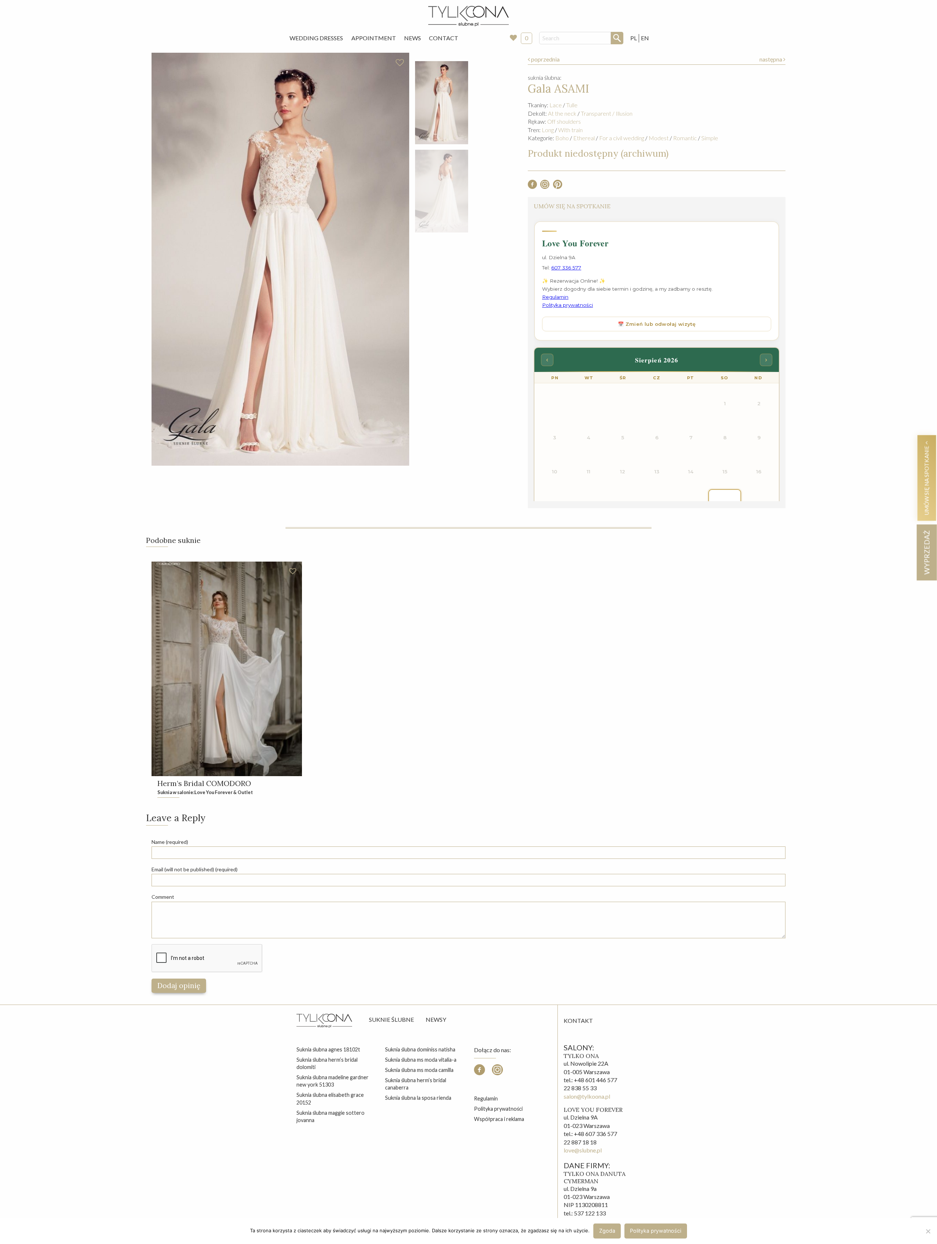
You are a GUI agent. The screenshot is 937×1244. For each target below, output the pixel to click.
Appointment (373, 37)
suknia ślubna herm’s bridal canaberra (415, 1084)
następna (771, 59)
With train (570, 129)
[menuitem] (316, 38)
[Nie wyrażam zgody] (928, 1231)
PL (633, 37)
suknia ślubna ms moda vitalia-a (420, 1060)
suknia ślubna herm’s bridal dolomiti (327, 1063)
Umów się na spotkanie (926, 479)
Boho (562, 137)
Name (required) (170, 842)
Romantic (685, 137)
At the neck (562, 113)
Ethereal (584, 137)
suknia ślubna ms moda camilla (419, 1070)
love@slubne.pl (583, 1150)
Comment (163, 897)
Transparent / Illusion (606, 113)
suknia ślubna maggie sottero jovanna (330, 1116)
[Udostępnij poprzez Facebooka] (532, 186)
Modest (659, 137)
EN (645, 37)
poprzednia (545, 59)
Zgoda (607, 1231)
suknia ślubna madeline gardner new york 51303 (332, 1081)
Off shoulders (564, 121)
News (412, 37)
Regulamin (486, 1098)
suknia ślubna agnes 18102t (328, 1049)
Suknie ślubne (391, 1019)
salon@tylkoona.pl (587, 1096)
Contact (443, 37)
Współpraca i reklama (499, 1119)
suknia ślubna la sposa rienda (418, 1098)
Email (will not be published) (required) (195, 869)
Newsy (436, 1019)
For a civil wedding (621, 137)
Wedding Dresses (316, 37)
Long (548, 129)
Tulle (572, 104)
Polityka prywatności (498, 1109)
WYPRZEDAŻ (926, 552)
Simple (709, 137)
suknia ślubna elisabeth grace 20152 (330, 1098)
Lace (555, 104)
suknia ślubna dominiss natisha (420, 1049)
